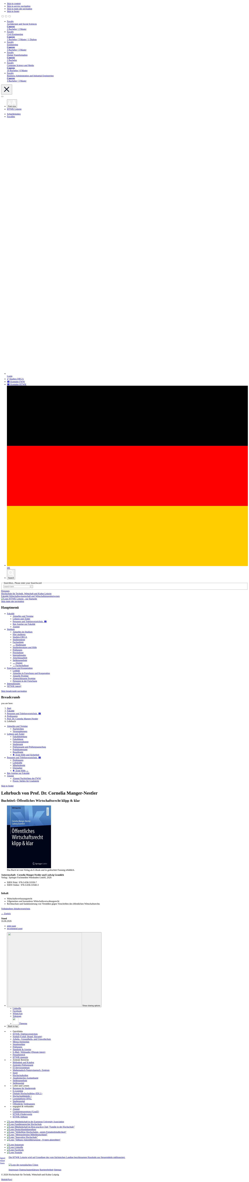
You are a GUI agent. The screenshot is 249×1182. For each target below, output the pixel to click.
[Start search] (32, 586)
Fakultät (10, 613)
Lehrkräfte (17, 762)
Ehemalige (17, 768)
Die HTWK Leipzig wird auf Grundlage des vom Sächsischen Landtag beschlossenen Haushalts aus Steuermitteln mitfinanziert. (67, 1157)
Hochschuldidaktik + (22, 1096)
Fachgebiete (18, 642)
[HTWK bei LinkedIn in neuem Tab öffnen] (15, 1147)
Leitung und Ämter (21, 619)
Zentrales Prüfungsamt (23, 1065)
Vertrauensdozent (20, 741)
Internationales (19, 655)
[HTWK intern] (14, 686)
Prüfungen (17, 650)
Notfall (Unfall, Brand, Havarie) (27, 1036)
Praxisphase (18, 652)
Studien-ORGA (20, 637)
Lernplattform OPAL (22, 1098)
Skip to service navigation (18, 6)
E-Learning (18, 1091)
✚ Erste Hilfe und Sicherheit (26, 755)
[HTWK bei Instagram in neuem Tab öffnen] (15, 1144)
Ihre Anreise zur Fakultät (24, 624)
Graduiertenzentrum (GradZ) (26, 1111)
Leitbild (16, 670)
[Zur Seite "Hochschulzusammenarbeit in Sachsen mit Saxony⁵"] (22, 1137)
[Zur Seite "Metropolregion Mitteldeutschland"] (27, 1134)
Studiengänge (19, 639)
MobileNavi (6, 1179)
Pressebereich (19, 1054)
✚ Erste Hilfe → (20, 770)
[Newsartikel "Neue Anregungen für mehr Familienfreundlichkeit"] (41, 1127)
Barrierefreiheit (46, 1169)
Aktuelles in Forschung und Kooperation (31, 673)
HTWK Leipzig (14, 109)
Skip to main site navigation (19, 8)
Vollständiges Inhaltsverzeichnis (15, 908)
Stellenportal (18, 1083)
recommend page (14, 928)
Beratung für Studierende (24, 1088)
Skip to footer (13, 11)
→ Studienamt (19, 645)
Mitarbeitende (19, 765)
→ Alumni (17, 663)
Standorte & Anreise (22, 1049)
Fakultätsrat (18, 739)
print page (11, 926)
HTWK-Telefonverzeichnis (25, 1034)
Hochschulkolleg (20, 1075)
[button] (12, 103)
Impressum (14, 1169)
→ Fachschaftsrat (21, 665)
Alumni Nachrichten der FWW (27, 778)
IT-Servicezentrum (21, 1067)
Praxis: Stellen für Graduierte (26, 781)
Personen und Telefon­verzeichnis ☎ (30, 621)
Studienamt (18, 744)
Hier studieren (19, 634)
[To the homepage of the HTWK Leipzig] (19, 599)
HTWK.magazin (20, 1057)
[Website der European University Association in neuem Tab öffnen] (35, 1121)
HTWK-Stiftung (20, 1117)
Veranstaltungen (20, 731)
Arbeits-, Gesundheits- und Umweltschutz (32, 1039)
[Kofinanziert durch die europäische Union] (23, 1165)
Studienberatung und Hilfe (25, 647)
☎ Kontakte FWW (16, 381)
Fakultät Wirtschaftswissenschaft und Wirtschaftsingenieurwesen (30, 596)
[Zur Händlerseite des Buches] (29, 867)
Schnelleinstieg (14, 114)
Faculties (11, 116)
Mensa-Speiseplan (21, 1041)
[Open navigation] (2, 96)
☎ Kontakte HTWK (16, 384)
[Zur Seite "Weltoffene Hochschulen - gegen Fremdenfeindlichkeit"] (36, 1132)
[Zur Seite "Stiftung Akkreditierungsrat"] (34, 1140)
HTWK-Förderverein (22, 1114)
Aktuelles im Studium (22, 632)
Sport (15, 1073)
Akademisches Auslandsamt (25, 1078)
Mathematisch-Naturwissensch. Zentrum (31, 1070)
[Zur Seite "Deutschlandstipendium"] (21, 1129)
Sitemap (57, 1169)
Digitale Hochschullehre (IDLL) (27, 1093)
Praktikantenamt (20, 749)
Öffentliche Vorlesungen (24, 1104)
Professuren (18, 760)
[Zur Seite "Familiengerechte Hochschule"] (24, 1124)
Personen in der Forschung (25, 681)
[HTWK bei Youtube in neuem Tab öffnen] (14, 1152)
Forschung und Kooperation (20, 668)
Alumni (16, 626)
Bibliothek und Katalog (23, 1062)
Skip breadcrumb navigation (14, 691)
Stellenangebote (20, 660)
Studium (11, 629)
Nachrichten (18, 729)
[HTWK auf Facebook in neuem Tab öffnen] (15, 1150)
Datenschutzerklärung (29, 1169)
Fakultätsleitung (20, 736)
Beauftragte (18, 752)
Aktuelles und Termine (23, 616)
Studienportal (19, 1101)
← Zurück (6, 913)
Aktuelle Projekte (21, 676)
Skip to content (14, 3)
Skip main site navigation (12, 601)
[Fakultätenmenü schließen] (6, 89)
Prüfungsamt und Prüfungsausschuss (29, 747)
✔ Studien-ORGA (15, 379)
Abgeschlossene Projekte (24, 678)
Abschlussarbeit (20, 658)
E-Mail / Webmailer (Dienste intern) (29, 1052)
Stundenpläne (19, 1044)
